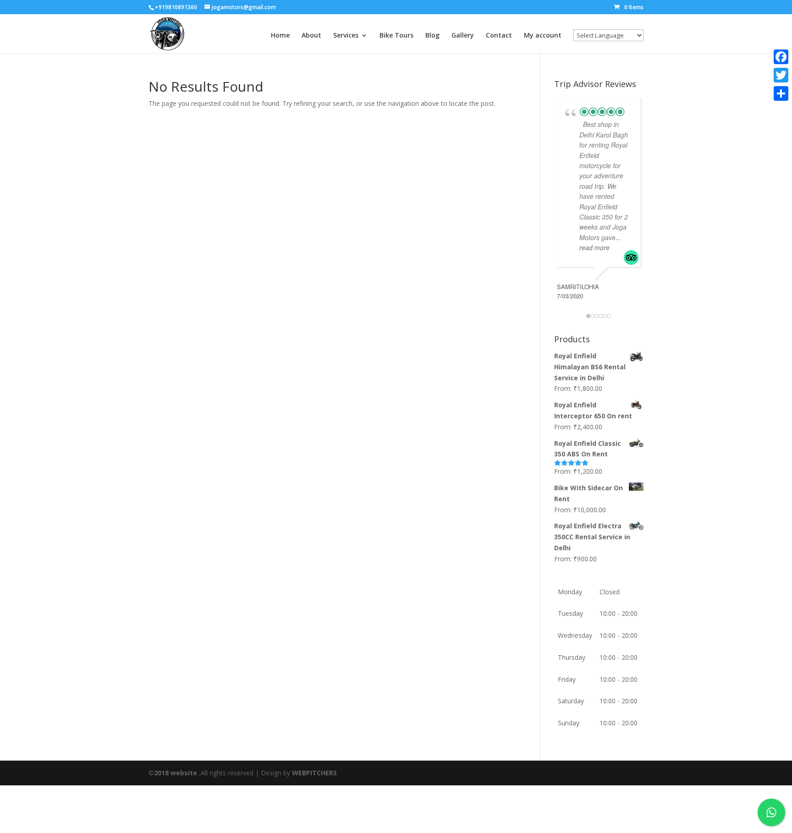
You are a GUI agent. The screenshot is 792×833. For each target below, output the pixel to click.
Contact (499, 35)
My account (542, 35)
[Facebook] (781, 57)
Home (280, 35)
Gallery (462, 35)
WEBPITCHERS (314, 772)
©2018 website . (174, 772)
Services (345, 35)
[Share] (781, 93)
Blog (432, 35)
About (311, 35)
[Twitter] (781, 75)
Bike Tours (396, 35)
